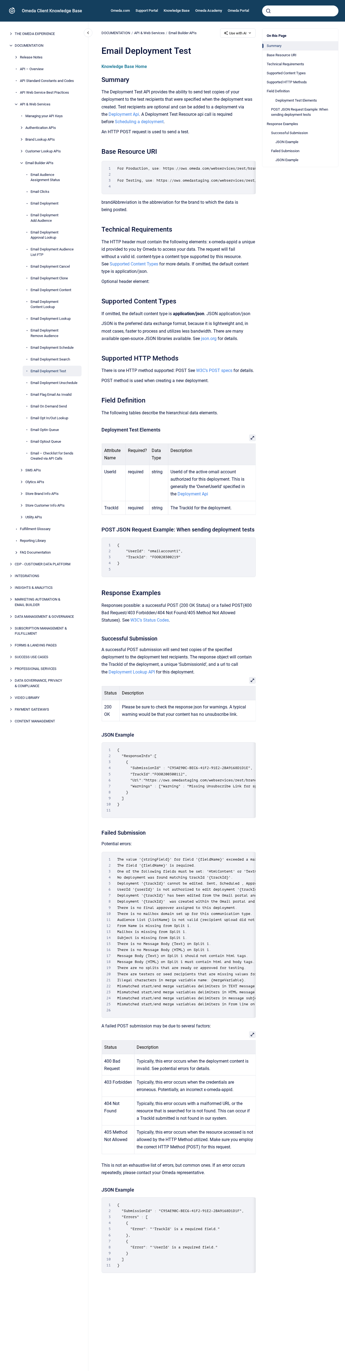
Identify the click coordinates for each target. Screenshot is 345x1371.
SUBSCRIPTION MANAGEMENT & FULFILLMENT (41, 631)
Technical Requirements (285, 64)
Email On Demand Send (49, 406)
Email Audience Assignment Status (45, 177)
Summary (274, 46)
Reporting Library (33, 541)
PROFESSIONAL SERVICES (35, 669)
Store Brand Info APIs (42, 494)
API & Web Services (35, 104)
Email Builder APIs (39, 163)
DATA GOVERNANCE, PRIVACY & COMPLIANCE (38, 683)
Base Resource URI (281, 55)
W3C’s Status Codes (149, 620)
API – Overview (32, 69)
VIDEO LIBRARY (27, 698)
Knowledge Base (177, 10)
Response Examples (282, 124)
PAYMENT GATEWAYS (32, 709)
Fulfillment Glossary (35, 529)
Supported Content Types (286, 73)
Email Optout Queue (46, 441)
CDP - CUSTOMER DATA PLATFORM (42, 564)
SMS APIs (33, 470)
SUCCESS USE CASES (31, 657)
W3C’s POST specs (214, 370)
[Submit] (268, 11)
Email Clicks (40, 192)
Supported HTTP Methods (287, 82)
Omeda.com (120, 10)
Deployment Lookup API (132, 672)
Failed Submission (285, 151)
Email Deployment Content (51, 290)
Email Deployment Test (48, 371)
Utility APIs (33, 517)
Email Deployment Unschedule (54, 383)
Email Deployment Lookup (51, 319)
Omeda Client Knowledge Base (52, 10)
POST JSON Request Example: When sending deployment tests (299, 112)
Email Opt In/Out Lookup (49, 418)
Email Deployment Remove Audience (44, 333)
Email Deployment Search (50, 359)
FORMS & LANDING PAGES (36, 645)
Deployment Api (124, 114)
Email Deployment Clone (49, 278)
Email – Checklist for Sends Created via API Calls (52, 456)
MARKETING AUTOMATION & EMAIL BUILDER (37, 602)
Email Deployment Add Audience (44, 218)
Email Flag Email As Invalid (51, 394)
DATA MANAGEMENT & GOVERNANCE (44, 616)
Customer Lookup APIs (43, 151)
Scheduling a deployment (139, 121)
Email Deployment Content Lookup (44, 304)
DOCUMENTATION (29, 45)
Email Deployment (44, 203)
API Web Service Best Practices (44, 92)
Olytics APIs (34, 482)
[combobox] (300, 11)
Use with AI (238, 33)
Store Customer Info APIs (45, 505)
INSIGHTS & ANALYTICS (34, 588)
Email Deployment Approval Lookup (44, 235)
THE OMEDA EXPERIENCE (35, 34)
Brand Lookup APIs (40, 139)
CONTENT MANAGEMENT (35, 721)
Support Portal (147, 10)
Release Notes (31, 57)
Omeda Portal (238, 10)
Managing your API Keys (44, 116)
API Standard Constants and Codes (47, 81)
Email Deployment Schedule (52, 347)
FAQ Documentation (35, 552)
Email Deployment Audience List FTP (52, 252)
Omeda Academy (208, 10)
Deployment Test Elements (296, 100)
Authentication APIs (40, 128)
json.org (209, 338)
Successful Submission (289, 133)
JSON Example (286, 142)
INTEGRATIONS (27, 576)
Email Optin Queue (45, 430)
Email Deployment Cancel (50, 266)
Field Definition (278, 91)
